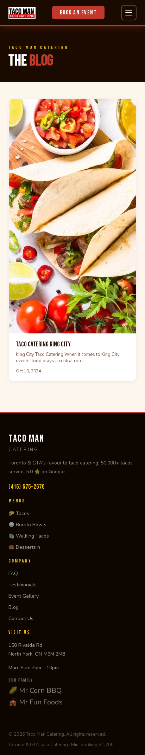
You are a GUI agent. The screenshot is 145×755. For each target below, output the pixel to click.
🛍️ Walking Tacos (28, 536)
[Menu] (129, 12)
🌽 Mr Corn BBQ (35, 690)
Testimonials (22, 584)
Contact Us (20, 618)
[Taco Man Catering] (22, 13)
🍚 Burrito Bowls (27, 524)
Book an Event (78, 12)
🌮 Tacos (18, 513)
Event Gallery (23, 596)
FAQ (13, 573)
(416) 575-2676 (26, 486)
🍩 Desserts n (24, 547)
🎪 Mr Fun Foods (35, 702)
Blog (13, 607)
